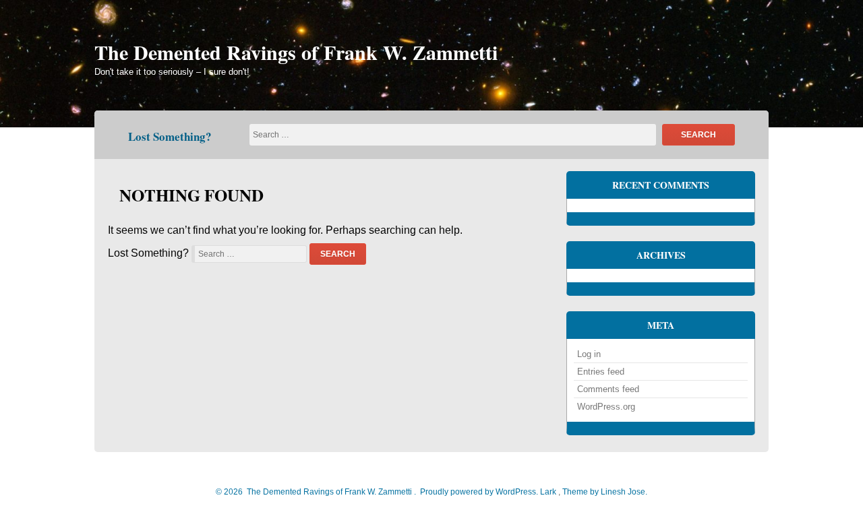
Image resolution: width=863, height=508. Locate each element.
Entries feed (600, 372)
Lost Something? (170, 136)
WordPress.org (606, 407)
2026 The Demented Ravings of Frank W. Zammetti (317, 492)
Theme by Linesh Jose (604, 492)
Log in (589, 354)
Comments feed (608, 389)
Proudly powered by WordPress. (479, 492)
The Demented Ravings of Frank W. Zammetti (296, 52)
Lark (549, 492)
